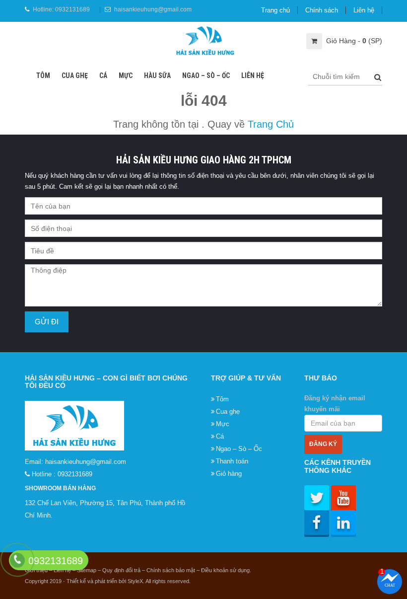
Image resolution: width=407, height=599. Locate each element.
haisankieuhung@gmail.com (153, 9)
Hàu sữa (157, 75)
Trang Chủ (271, 124)
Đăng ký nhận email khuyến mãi (334, 403)
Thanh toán (232, 461)
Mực (126, 75)
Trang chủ (275, 10)
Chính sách (321, 10)
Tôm (43, 75)
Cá (103, 75)
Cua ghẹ (75, 75)
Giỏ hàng (229, 473)
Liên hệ (363, 10)
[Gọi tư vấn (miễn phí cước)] (17, 560)
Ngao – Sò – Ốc (206, 75)
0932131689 (72, 9)
